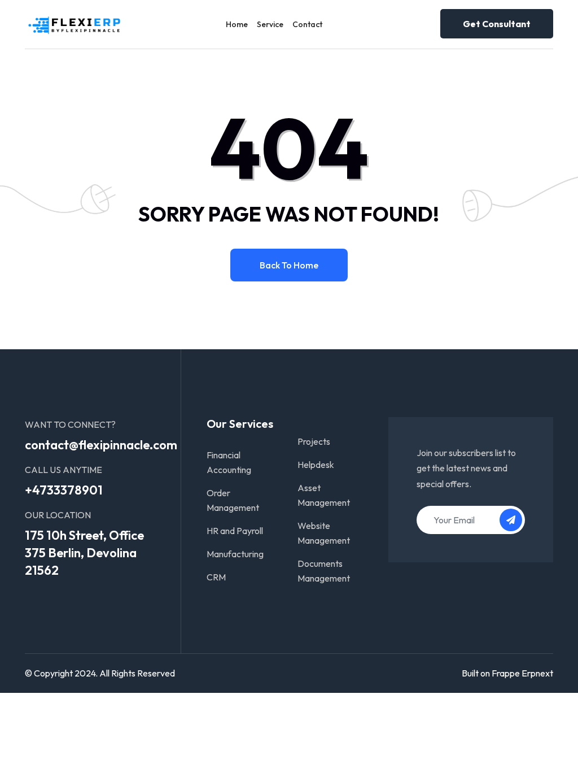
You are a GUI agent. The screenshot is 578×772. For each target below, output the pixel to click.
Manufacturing (235, 554)
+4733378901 (64, 490)
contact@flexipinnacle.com (101, 445)
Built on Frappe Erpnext (507, 673)
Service (270, 24)
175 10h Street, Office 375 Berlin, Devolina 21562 (84, 552)
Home (237, 24)
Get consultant (497, 23)
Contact (307, 24)
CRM (216, 577)
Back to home (289, 265)
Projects (313, 441)
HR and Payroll (235, 530)
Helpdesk (315, 464)
